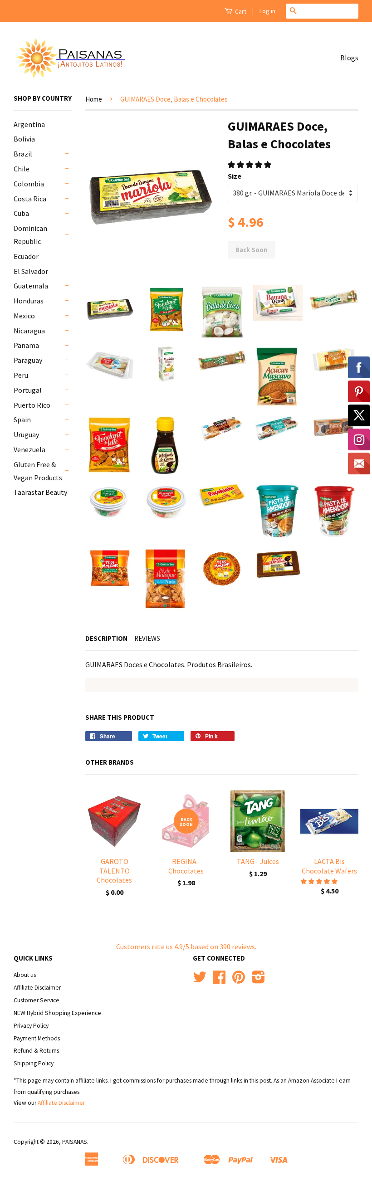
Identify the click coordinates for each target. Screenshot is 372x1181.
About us (25, 975)
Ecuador (26, 256)
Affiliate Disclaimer (37, 987)
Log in (267, 11)
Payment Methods (37, 1038)
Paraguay (28, 360)
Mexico (24, 315)
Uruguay (26, 434)
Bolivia (24, 138)
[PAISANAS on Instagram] (258, 980)
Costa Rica (30, 198)
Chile (21, 168)
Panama (26, 345)
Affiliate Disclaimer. (62, 1103)
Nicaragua (29, 330)
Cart (240, 11)
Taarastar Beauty (40, 492)
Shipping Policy (34, 1063)
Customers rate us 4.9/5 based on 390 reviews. (186, 946)
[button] (250, 164)
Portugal (28, 390)
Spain (22, 419)
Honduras (29, 300)
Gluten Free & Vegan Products (38, 471)
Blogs (349, 57)
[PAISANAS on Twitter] (199, 980)
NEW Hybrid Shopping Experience (57, 1013)
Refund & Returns (36, 1050)
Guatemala (31, 285)
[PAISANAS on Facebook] (219, 980)
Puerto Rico (32, 405)
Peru (21, 375)
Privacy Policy (31, 1026)
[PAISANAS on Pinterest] (238, 980)
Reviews (147, 638)
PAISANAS (74, 1142)
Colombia (29, 183)
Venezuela (29, 449)
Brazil (23, 153)
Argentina (29, 124)
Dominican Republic (30, 235)
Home (93, 99)
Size (234, 176)
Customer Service (36, 1000)
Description (106, 638)
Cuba (21, 213)
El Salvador (31, 271)
